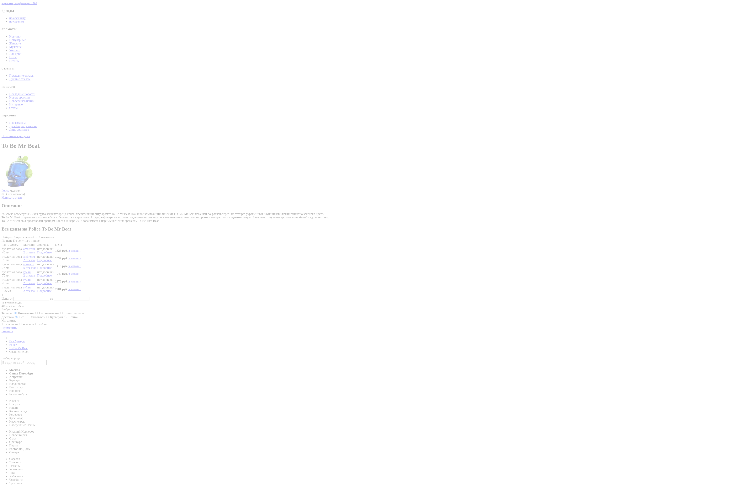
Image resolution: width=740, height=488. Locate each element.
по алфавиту (17, 18)
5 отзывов (29, 267)
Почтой (73, 317)
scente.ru (28, 264)
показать (7, 331)
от (11, 298)
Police (6, 190)
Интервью (16, 104)
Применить (9, 327)
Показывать (25, 313)
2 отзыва (29, 252)
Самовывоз (37, 317)
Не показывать (48, 313)
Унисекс (14, 50)
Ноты (13, 57)
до (52, 298)
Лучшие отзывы (19, 79)
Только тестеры (73, 313)
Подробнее (44, 252)
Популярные (17, 40)
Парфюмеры (17, 122)
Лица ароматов (19, 129)
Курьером (56, 317)
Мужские (15, 46)
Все (21, 317)
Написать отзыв (12, 197)
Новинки (15, 36)
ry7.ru (27, 272)
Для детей (15, 53)
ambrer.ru (29, 249)
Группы (14, 60)
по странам (16, 21)
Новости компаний (21, 101)
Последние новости (22, 94)
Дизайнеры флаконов (23, 126)
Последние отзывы (21, 75)
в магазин (74, 250)
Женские (15, 43)
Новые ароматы (19, 97)
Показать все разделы (16, 136)
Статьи (13, 107)
